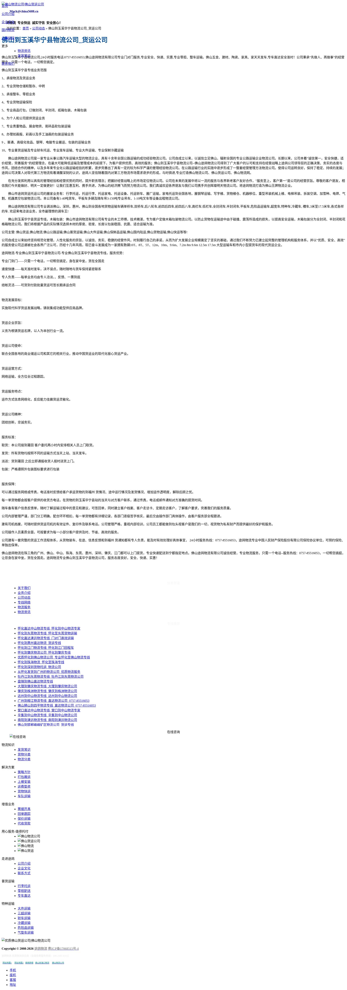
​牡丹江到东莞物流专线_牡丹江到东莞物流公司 (51, 676)
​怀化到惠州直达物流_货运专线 (39, 643)
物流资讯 (24, 51)
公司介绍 (8, 14)
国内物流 (8, 30)
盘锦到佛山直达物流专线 (35, 681)
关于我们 (24, 588)
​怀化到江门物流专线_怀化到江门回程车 (46, 647)
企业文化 (8, 22)
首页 (5, 6)
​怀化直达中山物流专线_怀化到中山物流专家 (49, 628)
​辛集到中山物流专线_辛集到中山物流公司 (47, 715)
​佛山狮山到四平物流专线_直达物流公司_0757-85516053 (57, 705)
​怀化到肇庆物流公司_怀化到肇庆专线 (44, 652)
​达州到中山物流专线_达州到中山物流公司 (47, 696)
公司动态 (38, 28)
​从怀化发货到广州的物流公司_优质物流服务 (49, 672)
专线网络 (24, 602)
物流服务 (24, 607)
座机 (13, 975)
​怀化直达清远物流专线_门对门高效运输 (46, 638)
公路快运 (8, 38)
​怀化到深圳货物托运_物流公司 (39, 667)
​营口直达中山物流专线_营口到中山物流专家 (49, 710)
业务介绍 (24, 592)
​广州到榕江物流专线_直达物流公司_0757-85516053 (53, 700)
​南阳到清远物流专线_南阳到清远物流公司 (47, 720)
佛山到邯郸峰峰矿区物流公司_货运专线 (46, 724)
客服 (13, 980)
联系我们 (8, 63)
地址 (13, 984)
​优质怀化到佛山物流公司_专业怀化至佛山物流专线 (54, 657)
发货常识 (24, 55)
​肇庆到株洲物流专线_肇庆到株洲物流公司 (47, 691)
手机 (13, 970)
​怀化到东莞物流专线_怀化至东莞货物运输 (47, 633)
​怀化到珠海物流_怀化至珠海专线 (41, 662)
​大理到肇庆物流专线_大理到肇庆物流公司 (47, 686)
